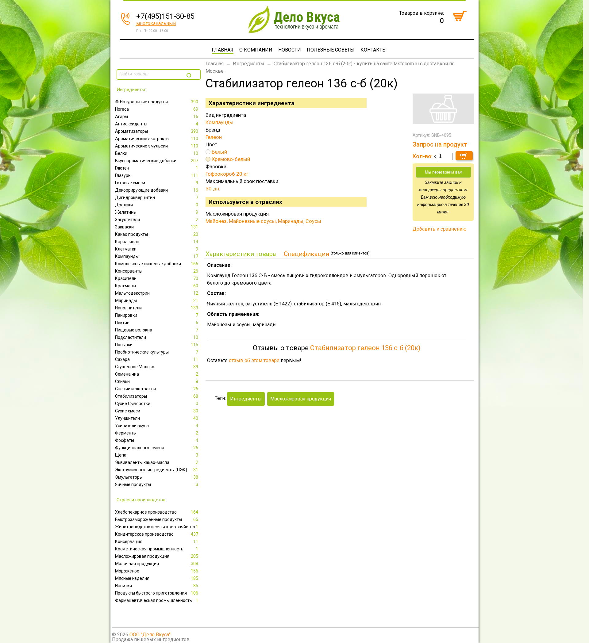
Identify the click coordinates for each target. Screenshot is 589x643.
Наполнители (156, 307)
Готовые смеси (156, 182)
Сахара (156, 359)
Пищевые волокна (156, 329)
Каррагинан (156, 241)
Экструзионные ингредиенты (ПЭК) (156, 469)
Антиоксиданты (156, 123)
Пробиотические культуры (156, 352)
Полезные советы (331, 50)
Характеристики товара (241, 254)
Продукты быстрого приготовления (156, 593)
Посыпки (156, 344)
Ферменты (156, 433)
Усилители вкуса (156, 425)
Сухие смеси (156, 410)
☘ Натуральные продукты (156, 101)
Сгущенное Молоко (156, 366)
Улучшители (156, 418)
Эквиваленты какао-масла (156, 462)
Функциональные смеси (156, 447)
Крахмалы (156, 285)
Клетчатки (156, 249)
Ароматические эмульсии (156, 146)
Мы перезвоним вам (443, 172)
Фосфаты (156, 440)
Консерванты (156, 271)
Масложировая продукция (156, 556)
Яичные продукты (156, 484)
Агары (156, 116)
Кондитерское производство (156, 534)
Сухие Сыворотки (156, 403)
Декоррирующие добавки (156, 190)
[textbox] (151, 74)
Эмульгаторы (156, 477)
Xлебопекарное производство (156, 512)
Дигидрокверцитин (156, 197)
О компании (255, 50)
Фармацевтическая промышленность (156, 600)
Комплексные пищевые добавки (156, 263)
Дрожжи (156, 204)
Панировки (156, 315)
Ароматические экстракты (156, 138)
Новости (289, 50)
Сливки (156, 381)
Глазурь (156, 175)
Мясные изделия (156, 578)
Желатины (156, 212)
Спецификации (306, 254)
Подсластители (156, 337)
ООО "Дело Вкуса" (150, 634)
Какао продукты (156, 234)
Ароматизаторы (156, 131)
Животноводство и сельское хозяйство (156, 526)
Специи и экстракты (156, 388)
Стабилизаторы (156, 396)
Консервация (156, 541)
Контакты (373, 50)
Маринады (156, 300)
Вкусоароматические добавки (156, 160)
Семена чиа (156, 374)
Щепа (156, 455)
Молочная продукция (156, 563)
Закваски (156, 226)
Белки (156, 153)
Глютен (156, 168)
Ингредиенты (248, 64)
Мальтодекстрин (156, 293)
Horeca (156, 109)
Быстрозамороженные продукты (156, 519)
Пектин (156, 322)
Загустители (156, 219)
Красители (156, 278)
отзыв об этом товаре (254, 360)
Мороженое (156, 570)
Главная (222, 50)
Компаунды (156, 256)
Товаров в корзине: (421, 13)
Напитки (156, 585)
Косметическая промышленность (156, 548)
